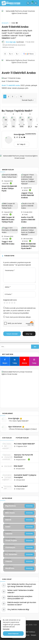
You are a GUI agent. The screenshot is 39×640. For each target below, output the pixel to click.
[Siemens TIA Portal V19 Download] (7, 457)
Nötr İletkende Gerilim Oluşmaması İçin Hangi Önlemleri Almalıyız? (21, 585)
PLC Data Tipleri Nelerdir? (24, 444)
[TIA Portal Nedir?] (7, 487)
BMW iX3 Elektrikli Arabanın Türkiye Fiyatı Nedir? (28, 246)
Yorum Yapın (9, 256)
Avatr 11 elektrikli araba (11, 85)
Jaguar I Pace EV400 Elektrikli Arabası (27, 195)
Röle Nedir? (18, 466)
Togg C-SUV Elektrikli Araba (8, 242)
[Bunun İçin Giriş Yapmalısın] (5, 54)
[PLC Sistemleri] (19, 554)
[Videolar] (19, 561)
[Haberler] (19, 533)
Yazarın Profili (30, 134)
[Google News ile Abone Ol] (28, 54)
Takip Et (22, 144)
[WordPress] (19, 568)
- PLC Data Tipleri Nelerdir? (18, 421)
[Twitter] (14, 137)
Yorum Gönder (12, 334)
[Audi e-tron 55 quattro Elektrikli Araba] (29, 205)
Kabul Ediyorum (13, 634)
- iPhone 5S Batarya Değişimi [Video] (22, 429)
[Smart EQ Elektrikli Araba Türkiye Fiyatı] (10, 176)
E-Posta (8, 294)
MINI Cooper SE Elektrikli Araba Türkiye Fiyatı (8, 219)
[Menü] (35, 3)
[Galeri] (19, 527)
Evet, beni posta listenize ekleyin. (18, 317)
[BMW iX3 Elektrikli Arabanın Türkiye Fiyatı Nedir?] (29, 231)
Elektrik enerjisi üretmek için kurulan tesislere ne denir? (21, 603)
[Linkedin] (22, 137)
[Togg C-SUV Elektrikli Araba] (10, 230)
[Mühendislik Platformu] (11, 3)
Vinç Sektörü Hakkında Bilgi (18, 609)
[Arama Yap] (28, 3)
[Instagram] (19, 137)
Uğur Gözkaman (15, 427)
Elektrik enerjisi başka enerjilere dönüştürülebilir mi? (19, 597)
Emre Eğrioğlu (11, 42)
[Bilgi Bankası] (19, 506)
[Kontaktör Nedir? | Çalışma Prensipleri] (7, 477)
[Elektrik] (19, 520)
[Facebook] (17, 137)
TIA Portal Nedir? (21, 486)
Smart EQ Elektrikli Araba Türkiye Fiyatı (9, 188)
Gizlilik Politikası (29, 632)
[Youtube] (24, 137)
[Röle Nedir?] (7, 466)
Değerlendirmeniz (10, 300)
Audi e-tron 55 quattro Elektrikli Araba (28, 219)
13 (21, 96)
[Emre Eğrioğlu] (8, 140)
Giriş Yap (29, 334)
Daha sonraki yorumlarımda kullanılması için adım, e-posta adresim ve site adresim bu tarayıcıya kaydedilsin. (19, 310)
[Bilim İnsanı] (19, 513)
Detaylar (6, 629)
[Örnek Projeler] (19, 540)
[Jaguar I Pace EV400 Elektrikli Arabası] (29, 179)
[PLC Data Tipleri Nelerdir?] (7, 446)
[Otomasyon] (19, 547)
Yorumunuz (10, 270)
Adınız (8, 287)
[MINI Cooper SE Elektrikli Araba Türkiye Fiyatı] (10, 205)
